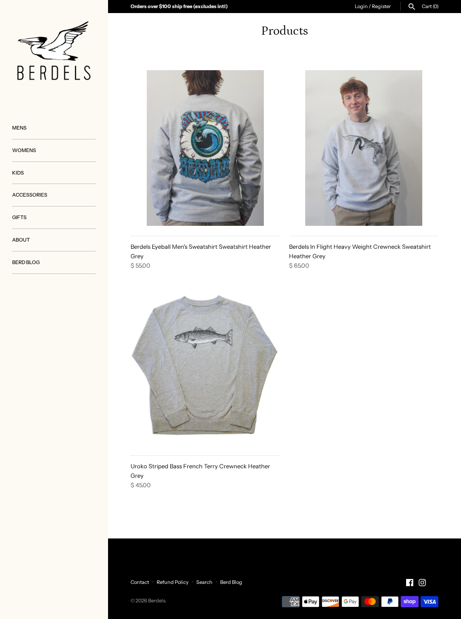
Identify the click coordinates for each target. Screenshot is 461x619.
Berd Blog (231, 582)
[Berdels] (54, 54)
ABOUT (21, 240)
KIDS (18, 173)
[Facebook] (409, 582)
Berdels (156, 600)
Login (361, 6)
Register (381, 6)
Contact (140, 582)
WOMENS (24, 150)
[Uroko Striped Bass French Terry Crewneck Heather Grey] (205, 367)
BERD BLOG (26, 262)
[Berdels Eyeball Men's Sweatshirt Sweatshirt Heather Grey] (205, 148)
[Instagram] (422, 582)
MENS (19, 128)
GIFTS (19, 217)
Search (204, 582)
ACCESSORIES (29, 195)
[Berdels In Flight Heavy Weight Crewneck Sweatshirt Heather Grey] (363, 148)
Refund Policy (173, 582)
